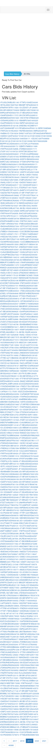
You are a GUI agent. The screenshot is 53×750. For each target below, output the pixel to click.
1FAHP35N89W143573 (28, 688)
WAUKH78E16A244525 (28, 709)
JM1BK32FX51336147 (9, 567)
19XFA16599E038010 (28, 667)
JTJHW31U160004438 (9, 430)
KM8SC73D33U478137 (9, 365)
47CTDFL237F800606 (29, 143)
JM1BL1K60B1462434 (28, 332)
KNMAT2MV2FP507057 (9, 440)
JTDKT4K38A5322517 (9, 185)
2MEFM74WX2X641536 (29, 634)
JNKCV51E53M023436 (29, 327)
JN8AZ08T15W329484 (28, 670)
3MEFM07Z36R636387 (29, 365)
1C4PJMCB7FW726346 (29, 394)
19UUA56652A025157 (9, 657)
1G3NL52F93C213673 (28, 252)
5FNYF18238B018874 (29, 360)
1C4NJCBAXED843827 (9, 252)
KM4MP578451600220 (28, 120)
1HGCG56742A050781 (28, 340)
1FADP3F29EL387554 (9, 538)
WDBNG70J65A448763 (9, 716)
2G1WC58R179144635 (28, 729)
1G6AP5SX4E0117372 (9, 115)
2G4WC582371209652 (9, 642)
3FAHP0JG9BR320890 (29, 445)
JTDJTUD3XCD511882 (9, 696)
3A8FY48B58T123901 (9, 531)
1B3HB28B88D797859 (28, 324)
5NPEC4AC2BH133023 (28, 704)
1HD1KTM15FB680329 (29, 118)
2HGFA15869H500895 (9, 598)
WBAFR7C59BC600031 (9, 290)
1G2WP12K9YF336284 (9, 314)
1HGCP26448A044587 (27, 536)
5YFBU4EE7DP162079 (9, 190)
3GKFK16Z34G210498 (29, 172)
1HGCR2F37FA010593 (9, 347)
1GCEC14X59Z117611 (9, 234)
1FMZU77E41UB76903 (29, 386)
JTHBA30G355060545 (9, 306)
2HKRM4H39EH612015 (9, 722)
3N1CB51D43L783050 (28, 205)
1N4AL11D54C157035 (28, 334)
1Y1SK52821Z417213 (9, 187)
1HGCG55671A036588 (28, 487)
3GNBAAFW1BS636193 (30, 623)
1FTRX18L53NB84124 (29, 680)
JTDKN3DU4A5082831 (9, 629)
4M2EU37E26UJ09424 (28, 569)
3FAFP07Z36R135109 (9, 451)
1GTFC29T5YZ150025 (28, 226)
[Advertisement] (26, 42)
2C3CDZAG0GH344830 (28, 383)
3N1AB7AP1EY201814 (28, 358)
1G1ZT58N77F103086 (9, 523)
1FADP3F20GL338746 (28, 368)
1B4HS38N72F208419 (28, 319)
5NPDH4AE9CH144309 (9, 381)
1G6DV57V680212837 (28, 182)
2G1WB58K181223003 (28, 427)
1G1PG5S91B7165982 (9, 512)
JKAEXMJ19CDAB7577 (28, 125)
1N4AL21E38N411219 (29, 616)
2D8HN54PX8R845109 (29, 590)
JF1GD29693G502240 (28, 469)
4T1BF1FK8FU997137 (28, 192)
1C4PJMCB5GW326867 (10, 623)
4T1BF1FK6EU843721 (9, 288)
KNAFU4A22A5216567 (28, 267)
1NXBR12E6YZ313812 (28, 706)
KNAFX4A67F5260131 (9, 525)
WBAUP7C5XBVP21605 (9, 262)
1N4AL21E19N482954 (29, 585)
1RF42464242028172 (9, 146)
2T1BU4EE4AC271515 (9, 340)
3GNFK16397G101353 (29, 647)
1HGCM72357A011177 (29, 440)
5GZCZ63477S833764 (9, 505)
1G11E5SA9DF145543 (9, 492)
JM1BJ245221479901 (9, 373)
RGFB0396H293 (26, 130)
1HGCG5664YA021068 (29, 665)
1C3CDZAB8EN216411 (9, 327)
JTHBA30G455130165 (28, 355)
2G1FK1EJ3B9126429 (27, 373)
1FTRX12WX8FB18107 (29, 652)
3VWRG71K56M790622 (10, 618)
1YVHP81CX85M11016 (9, 456)
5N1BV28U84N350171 (28, 164)
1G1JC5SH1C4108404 (28, 572)
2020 (37, 741)
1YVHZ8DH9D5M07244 (9, 386)
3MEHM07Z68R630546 (9, 401)
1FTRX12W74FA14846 (9, 685)
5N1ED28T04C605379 (29, 662)
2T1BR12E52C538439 (9, 169)
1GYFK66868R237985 (9, 541)
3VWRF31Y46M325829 (28, 303)
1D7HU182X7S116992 (9, 355)
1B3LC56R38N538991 (29, 167)
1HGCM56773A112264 (9, 345)
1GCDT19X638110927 (28, 198)
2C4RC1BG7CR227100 (9, 239)
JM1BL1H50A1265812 (29, 208)
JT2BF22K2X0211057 (28, 179)
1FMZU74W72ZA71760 (28, 654)
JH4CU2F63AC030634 (28, 213)
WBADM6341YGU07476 (29, 595)
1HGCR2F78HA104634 (28, 603)
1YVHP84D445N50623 (28, 396)
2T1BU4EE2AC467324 (28, 492)
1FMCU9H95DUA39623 (10, 309)
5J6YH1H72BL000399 (29, 229)
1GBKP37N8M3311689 (27, 146)
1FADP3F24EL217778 (28, 169)
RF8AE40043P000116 (28, 128)
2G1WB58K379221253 (28, 474)
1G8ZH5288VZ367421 (28, 510)
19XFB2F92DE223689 (9, 316)
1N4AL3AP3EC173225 (28, 636)
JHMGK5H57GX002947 (29, 352)
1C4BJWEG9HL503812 (9, 229)
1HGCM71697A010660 (9, 698)
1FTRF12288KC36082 (28, 236)
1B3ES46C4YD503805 (9, 551)
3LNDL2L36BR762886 (9, 319)
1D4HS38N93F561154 (9, 484)
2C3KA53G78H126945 (28, 270)
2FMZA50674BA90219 (28, 272)
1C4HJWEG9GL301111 (29, 618)
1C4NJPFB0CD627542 (9, 254)
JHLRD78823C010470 (9, 549)
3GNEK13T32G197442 (9, 156)
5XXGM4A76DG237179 (9, 167)
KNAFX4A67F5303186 (28, 639)
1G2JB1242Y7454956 (9, 350)
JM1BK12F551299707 (28, 675)
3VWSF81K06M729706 (9, 218)
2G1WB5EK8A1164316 (9, 257)
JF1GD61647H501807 (28, 453)
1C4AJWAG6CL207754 (28, 422)
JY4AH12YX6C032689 (9, 321)
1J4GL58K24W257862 (29, 257)
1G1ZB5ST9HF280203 (9, 688)
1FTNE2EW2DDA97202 (29, 734)
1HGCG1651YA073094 (28, 494)
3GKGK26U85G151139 (9, 389)
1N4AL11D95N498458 (9, 574)
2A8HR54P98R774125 (28, 502)
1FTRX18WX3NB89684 (9, 647)
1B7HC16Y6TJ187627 (9, 399)
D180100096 (46, 136)
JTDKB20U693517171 (28, 149)
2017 (15, 741)
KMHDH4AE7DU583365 (28, 278)
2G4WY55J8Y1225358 (29, 693)
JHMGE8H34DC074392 (9, 577)
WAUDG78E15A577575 (9, 337)
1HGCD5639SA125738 (9, 260)
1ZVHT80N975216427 (9, 205)
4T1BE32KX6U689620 (9, 311)
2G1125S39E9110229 (29, 520)
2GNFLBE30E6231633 (9, 580)
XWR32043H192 (40, 130)
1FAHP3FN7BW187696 (9, 680)
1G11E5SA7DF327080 (28, 409)
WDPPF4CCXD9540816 (10, 143)
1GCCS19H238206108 (9, 479)
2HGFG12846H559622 (28, 559)
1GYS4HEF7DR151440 (28, 567)
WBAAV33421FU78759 (29, 218)
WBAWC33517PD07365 (10, 562)
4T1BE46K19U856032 (29, 649)
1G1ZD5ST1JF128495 (28, 107)
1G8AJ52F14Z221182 (29, 177)
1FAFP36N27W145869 (9, 352)
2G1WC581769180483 (9, 417)
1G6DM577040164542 (29, 371)
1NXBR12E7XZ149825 (9, 270)
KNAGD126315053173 (29, 432)
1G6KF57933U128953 (9, 482)
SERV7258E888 (44, 128)
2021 (44, 741)
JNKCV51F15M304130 (28, 244)
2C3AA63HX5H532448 (9, 497)
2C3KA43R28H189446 (9, 458)
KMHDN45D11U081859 (28, 657)
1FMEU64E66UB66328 (28, 223)
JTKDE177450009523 (28, 600)
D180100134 (24, 136)
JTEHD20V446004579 (28, 593)
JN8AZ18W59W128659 (29, 381)
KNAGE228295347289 (28, 285)
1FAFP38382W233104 (9, 732)
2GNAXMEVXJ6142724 (28, 580)
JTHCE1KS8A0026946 (29, 626)
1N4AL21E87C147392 (9, 182)
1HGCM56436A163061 (9, 249)
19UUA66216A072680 (9, 179)
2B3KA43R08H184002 (9, 600)
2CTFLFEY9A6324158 (9, 368)
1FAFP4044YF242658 (9, 213)
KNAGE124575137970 (9, 546)
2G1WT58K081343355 (28, 482)
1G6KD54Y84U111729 (27, 489)
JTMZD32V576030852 (9, 670)
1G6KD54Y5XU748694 (9, 709)
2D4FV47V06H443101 (9, 704)
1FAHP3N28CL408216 (28, 407)
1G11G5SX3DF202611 (28, 185)
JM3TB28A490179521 (28, 631)
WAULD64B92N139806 (9, 605)
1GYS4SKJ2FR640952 (28, 216)
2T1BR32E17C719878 (28, 500)
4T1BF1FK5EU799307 (29, 528)
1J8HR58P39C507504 (29, 587)
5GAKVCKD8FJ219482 (28, 430)
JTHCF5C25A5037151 (9, 285)
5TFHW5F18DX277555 (9, 587)
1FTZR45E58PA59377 (9, 639)
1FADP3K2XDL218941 (28, 678)
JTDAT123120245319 (28, 420)
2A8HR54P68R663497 (9, 409)
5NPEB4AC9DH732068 (28, 347)
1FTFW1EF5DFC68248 (29, 378)
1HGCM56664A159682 (9, 195)
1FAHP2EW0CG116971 (9, 329)
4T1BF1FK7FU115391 (9, 678)
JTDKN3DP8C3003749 (9, 667)
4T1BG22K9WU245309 (28, 461)
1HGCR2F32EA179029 (9, 616)
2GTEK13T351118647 (28, 554)
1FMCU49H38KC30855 (28, 613)
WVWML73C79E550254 (10, 693)
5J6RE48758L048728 (9, 489)
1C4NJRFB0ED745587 (28, 265)
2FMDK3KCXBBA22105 (9, 727)
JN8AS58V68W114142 (9, 425)
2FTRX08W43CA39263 (9, 200)
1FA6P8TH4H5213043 (9, 673)
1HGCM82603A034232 (9, 528)
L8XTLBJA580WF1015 (9, 128)
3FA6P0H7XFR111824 (9, 107)
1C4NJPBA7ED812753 (9, 414)
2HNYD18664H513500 (9, 244)
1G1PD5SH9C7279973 (9, 734)
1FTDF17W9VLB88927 (9, 611)
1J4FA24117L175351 (8, 391)
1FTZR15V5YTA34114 (29, 195)
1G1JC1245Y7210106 (29, 345)
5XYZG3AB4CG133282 (9, 360)
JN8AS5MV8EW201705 (29, 685)
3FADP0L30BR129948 (9, 383)
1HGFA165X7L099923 (28, 724)
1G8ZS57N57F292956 (9, 192)
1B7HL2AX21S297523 (9, 105)
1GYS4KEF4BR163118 (9, 463)
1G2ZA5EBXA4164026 (28, 288)
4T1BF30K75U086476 (28, 476)
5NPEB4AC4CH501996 (28, 507)
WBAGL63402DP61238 (9, 649)
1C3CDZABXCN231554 (28, 660)
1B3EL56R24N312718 (9, 203)
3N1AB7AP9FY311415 (28, 598)
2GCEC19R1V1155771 (9, 569)
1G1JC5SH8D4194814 (9, 427)
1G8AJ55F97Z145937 (9, 278)
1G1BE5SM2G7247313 (28, 696)
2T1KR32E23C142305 (28, 438)
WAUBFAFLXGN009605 (28, 306)
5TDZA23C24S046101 (29, 412)
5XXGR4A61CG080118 (29, 611)
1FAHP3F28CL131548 (9, 564)
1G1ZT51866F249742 (28, 525)
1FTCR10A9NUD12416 (29, 200)
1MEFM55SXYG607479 (28, 515)
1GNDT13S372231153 (29, 562)
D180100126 (5, 141)
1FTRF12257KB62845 (28, 512)
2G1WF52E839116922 (9, 507)
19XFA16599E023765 (29, 401)
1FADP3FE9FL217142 (9, 691)
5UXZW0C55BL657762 (9, 208)
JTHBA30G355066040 (29, 309)
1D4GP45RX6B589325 (9, 476)
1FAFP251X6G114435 (28, 221)
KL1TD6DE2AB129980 (28, 549)
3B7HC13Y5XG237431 (9, 559)
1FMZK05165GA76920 (28, 608)
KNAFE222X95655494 (9, 438)
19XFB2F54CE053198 (9, 280)
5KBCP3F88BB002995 (9, 422)
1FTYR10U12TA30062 (28, 644)
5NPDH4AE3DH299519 (9, 719)
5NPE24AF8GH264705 (9, 112)
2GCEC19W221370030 (9, 432)
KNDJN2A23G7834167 (9, 174)
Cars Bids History (12, 74)
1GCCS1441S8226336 (9, 363)
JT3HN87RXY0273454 (9, 714)
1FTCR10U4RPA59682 (29, 154)
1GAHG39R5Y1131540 (9, 420)
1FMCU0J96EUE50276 (9, 652)
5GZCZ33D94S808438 (27, 391)
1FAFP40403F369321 (28, 531)
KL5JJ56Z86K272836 (28, 673)
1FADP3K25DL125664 (9, 654)
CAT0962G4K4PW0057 (42, 133)
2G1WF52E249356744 (28, 471)
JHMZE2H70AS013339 (28, 247)
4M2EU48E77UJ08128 (9, 636)
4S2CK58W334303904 (9, 724)
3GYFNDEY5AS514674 (28, 714)
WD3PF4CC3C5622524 (9, 138)
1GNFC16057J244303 (9, 711)
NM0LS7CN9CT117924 (9, 412)
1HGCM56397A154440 (29, 456)
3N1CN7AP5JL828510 (28, 115)
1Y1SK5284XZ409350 (28, 254)
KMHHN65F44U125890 (9, 210)
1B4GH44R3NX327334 (9, 226)
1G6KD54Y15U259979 (9, 701)
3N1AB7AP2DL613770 (28, 376)
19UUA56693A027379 (9, 342)
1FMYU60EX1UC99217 (29, 283)
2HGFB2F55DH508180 (9, 520)
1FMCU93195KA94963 (9, 474)
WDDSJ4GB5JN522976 (9, 301)
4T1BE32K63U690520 (28, 425)
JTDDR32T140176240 (28, 187)
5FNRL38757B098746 (28, 484)
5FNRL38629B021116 (9, 332)
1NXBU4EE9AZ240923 (28, 463)
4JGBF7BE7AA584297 (9, 500)
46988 (11, 745)
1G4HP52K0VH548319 (28, 311)
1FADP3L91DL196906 (9, 461)
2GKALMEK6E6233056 (9, 394)
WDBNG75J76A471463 (29, 448)
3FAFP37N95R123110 (9, 675)
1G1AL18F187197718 (9, 613)
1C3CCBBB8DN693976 (29, 241)
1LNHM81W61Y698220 (28, 574)
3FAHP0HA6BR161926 (9, 221)
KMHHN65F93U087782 (28, 350)
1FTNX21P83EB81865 (9, 631)
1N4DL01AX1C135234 (9, 272)
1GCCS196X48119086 (9, 729)
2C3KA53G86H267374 (9, 556)
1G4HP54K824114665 (29, 314)
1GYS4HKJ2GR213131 (9, 120)
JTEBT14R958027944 (9, 223)
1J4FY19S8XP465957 (9, 469)
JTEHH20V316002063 (29, 605)
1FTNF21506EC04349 (28, 102)
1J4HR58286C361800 (9, 706)
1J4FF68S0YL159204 (9, 603)
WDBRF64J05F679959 (28, 280)
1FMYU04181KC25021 (9, 130)
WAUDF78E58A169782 (28, 582)
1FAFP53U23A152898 (9, 149)
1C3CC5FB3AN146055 (28, 732)
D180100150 (16, 141)
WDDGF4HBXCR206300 (29, 293)
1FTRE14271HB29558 (9, 358)
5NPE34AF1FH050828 (29, 239)
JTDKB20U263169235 (28, 642)
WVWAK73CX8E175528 (28, 275)
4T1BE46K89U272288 (28, 543)
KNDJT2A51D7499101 (28, 523)
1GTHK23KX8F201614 (29, 301)
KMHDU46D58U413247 (28, 203)
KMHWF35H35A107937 (10, 626)
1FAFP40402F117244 (29, 683)
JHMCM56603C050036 (9, 159)
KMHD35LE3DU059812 (9, 298)
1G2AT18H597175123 (9, 275)
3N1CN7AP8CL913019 (28, 479)
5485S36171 (25, 138)
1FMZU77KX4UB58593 (28, 316)
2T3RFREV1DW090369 (30, 404)
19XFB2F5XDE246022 (9, 572)
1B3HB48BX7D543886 (9, 471)
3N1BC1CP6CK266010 (9, 595)
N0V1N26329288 (40, 141)
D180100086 (27, 141)
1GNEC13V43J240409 (28, 556)
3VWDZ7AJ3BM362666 (9, 435)
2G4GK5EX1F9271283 (9, 378)
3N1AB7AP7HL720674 (29, 337)
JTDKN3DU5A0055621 (9, 443)
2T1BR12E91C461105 (28, 497)
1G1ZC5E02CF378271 (9, 407)
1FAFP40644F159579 (28, 564)
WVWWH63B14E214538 (29, 156)
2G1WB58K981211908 (28, 260)
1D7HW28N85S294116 (29, 577)
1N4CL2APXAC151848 (28, 363)
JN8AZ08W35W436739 (9, 634)
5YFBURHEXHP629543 (9, 662)
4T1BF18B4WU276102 (9, 510)
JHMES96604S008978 (9, 515)
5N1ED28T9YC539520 (28, 321)
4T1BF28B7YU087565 (28, 691)
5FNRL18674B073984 (9, 593)
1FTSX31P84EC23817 (28, 296)
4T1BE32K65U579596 (28, 112)
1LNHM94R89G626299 (9, 665)
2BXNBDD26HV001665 (9, 118)
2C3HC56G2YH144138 (28, 711)
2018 (22, 741)
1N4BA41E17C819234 (9, 133)
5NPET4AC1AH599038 (9, 161)
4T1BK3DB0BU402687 (28, 541)
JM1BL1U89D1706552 (28, 174)
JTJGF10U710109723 (9, 151)
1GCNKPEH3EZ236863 (9, 241)
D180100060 (35, 136)
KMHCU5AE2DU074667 (10, 404)
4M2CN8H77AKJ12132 (28, 546)
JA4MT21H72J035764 (28, 190)
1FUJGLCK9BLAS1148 (9, 102)
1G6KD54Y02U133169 (9, 487)
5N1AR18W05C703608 (9, 110)
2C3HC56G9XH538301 (9, 154)
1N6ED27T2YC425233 (28, 551)
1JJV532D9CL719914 (28, 698)
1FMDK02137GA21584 (9, 448)
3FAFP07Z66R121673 (9, 582)
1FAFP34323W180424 (9, 453)
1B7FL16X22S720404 (9, 466)
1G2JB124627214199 (9, 536)
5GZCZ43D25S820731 (9, 621)
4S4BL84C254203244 (9, 644)
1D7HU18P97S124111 (9, 216)
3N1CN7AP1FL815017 (29, 716)
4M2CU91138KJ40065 (28, 342)
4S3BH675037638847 (9, 554)
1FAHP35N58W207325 (29, 262)
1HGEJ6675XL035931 (9, 236)
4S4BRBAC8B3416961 (28, 399)
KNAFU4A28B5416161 (29, 329)
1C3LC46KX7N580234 (28, 451)
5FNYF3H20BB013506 (28, 458)
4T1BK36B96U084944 (9, 660)
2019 (30, 741)
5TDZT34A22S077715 (9, 502)
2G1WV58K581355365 (29, 249)
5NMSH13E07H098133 (29, 110)
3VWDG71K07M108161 (10, 172)
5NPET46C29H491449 (28, 123)
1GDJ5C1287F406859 (40, 138)
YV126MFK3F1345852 (28, 505)
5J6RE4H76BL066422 (9, 296)
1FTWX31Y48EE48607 (28, 234)
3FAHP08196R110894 (28, 414)
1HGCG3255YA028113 (9, 376)
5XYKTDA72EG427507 (28, 151)
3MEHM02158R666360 (9, 371)
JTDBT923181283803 (9, 198)
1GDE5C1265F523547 (9, 136)
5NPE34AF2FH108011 (28, 629)
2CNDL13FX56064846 (9, 293)
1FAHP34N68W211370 (9, 265)
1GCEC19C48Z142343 (28, 443)
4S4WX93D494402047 (9, 303)
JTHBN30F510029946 (29, 727)
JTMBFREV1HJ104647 (29, 719)
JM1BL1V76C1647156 (29, 722)
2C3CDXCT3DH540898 (9, 283)
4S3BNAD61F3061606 (9, 518)
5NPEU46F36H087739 (29, 210)
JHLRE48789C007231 (28, 538)
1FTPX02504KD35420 (28, 466)
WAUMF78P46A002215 (28, 105)
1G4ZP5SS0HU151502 (9, 123)
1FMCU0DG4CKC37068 (30, 290)
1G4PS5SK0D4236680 (28, 621)
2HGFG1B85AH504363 (29, 159)
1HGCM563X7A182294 (28, 417)
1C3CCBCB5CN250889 (28, 231)
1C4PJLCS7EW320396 (9, 533)
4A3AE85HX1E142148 (9, 125)
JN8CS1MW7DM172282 (10, 683)
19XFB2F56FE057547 (9, 247)
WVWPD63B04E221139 (10, 585)
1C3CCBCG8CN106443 (10, 177)
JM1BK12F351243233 (28, 701)
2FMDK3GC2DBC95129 (10, 590)
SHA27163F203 (25, 133)
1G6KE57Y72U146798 (9, 324)
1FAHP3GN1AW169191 (9, 445)
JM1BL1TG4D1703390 (28, 533)
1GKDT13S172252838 (9, 334)
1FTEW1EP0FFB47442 (29, 161)
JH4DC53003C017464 (9, 543)
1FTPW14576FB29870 (9, 608)
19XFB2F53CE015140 (29, 389)
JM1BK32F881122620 (9, 494)
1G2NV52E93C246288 (9, 396)
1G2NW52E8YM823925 (29, 435)
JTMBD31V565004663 (9, 231)
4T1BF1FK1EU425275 (29, 298)
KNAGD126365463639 (9, 267)
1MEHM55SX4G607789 (29, 518)
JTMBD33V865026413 (9, 164)
